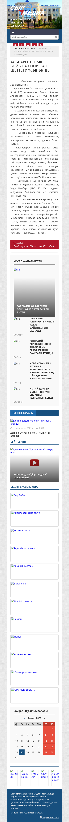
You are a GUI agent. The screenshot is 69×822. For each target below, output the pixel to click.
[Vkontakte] (28, 45)
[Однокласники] (34, 45)
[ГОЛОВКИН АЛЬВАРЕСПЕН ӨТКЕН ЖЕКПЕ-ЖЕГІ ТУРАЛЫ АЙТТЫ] (34, 269)
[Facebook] (21, 45)
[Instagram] (41, 45)
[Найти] (56, 37)
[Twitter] (15, 45)
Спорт (20, 242)
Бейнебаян (18, 442)
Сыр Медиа (27, 10)
